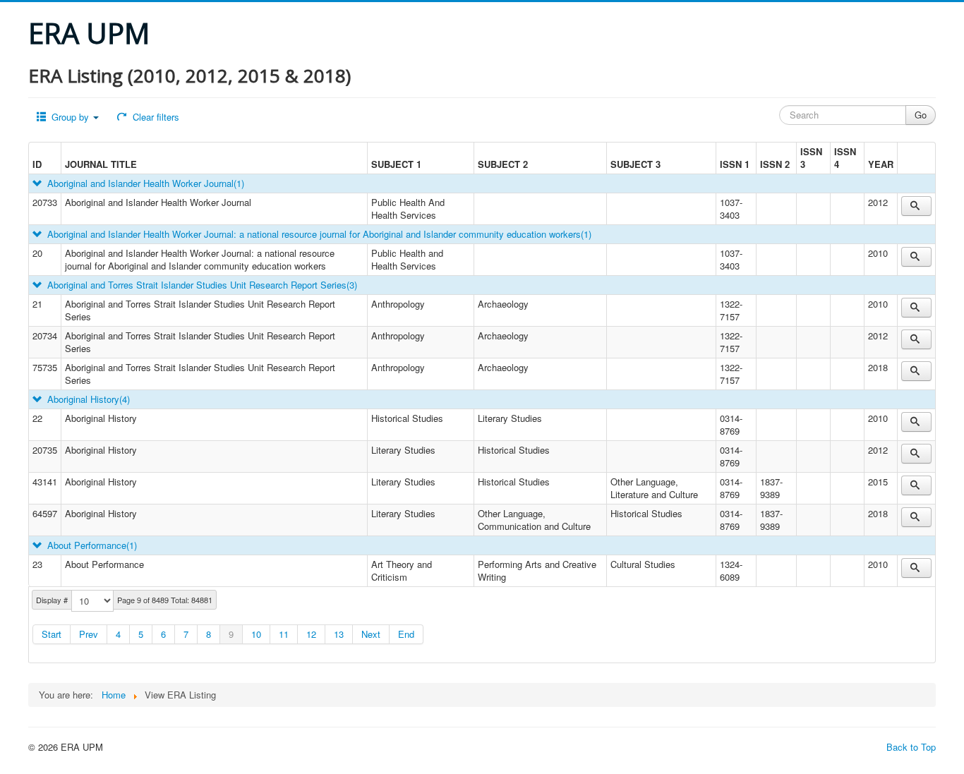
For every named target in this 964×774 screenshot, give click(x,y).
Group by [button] (70, 116)
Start (51, 634)
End (406, 634)
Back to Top (911, 747)
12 (311, 634)
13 (339, 634)
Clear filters (154, 116)
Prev (88, 634)
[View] (916, 206)
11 (284, 634)
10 (256, 634)
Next (370, 634)
